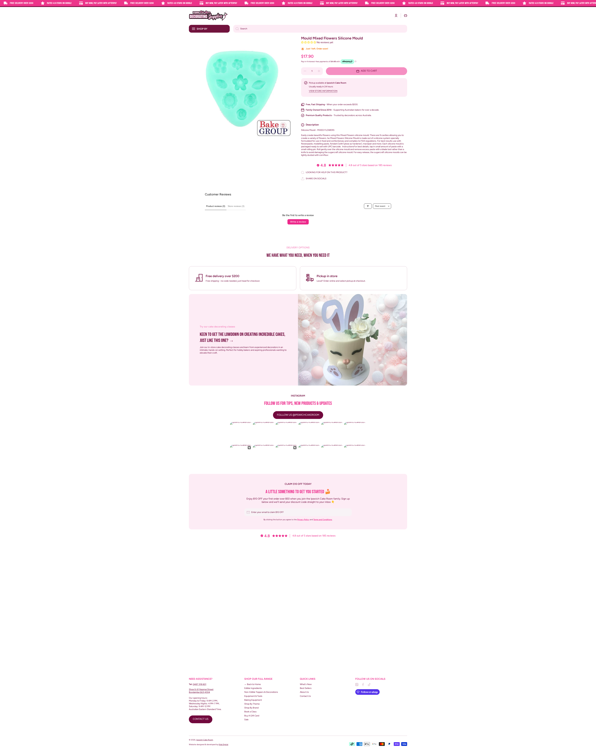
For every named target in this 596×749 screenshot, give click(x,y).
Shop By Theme (252, 704)
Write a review (298, 221)
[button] (405, 15)
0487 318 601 (199, 684)
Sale (246, 719)
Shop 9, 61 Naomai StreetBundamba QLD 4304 (201, 691)
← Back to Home (252, 684)
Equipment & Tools (253, 696)
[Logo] (208, 15)
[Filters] (368, 206)
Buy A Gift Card (251, 715)
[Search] (236, 29)
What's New (306, 684)
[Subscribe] (348, 512)
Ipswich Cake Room (204, 740)
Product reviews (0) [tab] (215, 206)
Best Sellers (306, 688)
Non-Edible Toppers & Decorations (261, 692)
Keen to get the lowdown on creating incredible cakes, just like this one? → (242, 337)
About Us (304, 692)
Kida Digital (223, 744)
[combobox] (320, 29)
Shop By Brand (251, 707)
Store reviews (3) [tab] (236, 206)
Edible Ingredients (253, 688)
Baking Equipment (253, 700)
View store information (323, 91)
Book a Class (250, 711)
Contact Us (305, 696)
